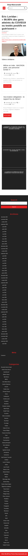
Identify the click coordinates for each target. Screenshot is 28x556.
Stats (6, 530)
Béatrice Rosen (6, 374)
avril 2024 (4, 236)
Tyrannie (6, 537)
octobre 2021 (4, 309)
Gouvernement (6, 440)
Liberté (6, 464)
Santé (6, 518)
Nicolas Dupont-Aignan (6, 484)
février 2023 (4, 270)
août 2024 (4, 226)
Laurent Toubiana (6, 462)
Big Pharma (6, 376)
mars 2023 (4, 268)
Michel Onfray (6, 481)
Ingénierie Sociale (6, 450)
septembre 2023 (4, 253)
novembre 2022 (4, 277)
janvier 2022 (4, 302)
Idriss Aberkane (6, 445)
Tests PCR (6, 532)
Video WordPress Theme (8, 554)
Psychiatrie (6, 508)
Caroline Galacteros (6, 384)
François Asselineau (6, 432)
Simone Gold (6, 523)
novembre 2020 (4, 336)
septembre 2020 (4, 341)
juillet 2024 (4, 229)
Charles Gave (6, 389)
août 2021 (4, 314)
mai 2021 (4, 321)
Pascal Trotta (6, 491)
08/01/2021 (5, 31)
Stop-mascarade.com (21, 554)
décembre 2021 (4, 304)
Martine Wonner (6, 471)
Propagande (6, 506)
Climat (6, 394)
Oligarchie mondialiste (6, 486)
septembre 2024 (4, 224)
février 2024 (4, 241)
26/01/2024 (8, 73)
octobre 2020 (4, 338)
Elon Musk (6, 420)
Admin (14, 73)
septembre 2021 (4, 312)
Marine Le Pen (6, 469)
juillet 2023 (4, 258)
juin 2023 (4, 260)
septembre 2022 (4, 282)
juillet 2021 (4, 316)
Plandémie (6, 498)
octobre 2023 (4, 251)
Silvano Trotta (6, 520)
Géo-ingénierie (6, 437)
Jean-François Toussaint (6, 457)
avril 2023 (4, 265)
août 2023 (4, 256)
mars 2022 (4, 297)
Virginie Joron (6, 542)
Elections (6, 418)
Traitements (6, 535)
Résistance (6, 510)
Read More (7, 86)
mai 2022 (4, 292)
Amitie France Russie (6, 369)
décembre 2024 (4, 217)
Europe (6, 425)
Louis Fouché (6, 467)
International (6, 452)
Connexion (3, 355)
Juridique (6, 459)
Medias (6, 476)
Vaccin (6, 540)
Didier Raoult (6, 408)
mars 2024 (4, 238)
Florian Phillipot (6, 430)
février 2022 (4, 299)
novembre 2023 (4, 248)
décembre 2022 (4, 275)
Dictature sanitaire (6, 406)
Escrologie (6, 423)
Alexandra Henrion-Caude (6, 367)
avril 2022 (4, 294)
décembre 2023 (4, 246)
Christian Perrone (6, 391)
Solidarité (6, 525)
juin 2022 (4, 290)
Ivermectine (6, 454)
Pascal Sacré (6, 489)
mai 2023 (4, 263)
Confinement (6, 396)
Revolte (6, 513)
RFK (6, 515)
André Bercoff (6, 372)
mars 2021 (4, 326)
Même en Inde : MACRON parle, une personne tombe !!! (13, 67)
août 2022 (4, 285)
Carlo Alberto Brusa (6, 381)
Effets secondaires (6, 415)
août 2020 (4, 343)
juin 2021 (4, 319)
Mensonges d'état (6, 479)
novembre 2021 (4, 307)
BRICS (6, 379)
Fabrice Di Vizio (6, 428)
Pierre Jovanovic (6, 496)
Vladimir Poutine (6, 545)
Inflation (6, 447)
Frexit (6, 435)
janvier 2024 (4, 243)
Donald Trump (6, 411)
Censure (6, 386)
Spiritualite (6, 527)
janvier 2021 (4, 331)
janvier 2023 (4, 273)
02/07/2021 (8, 102)
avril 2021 (4, 324)
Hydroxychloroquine (6, 442)
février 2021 (4, 329)
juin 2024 (4, 231)
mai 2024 (4, 234)
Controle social (6, 398)
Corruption (6, 401)
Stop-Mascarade (14, 5)
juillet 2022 (4, 287)
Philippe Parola (6, 493)
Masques (6, 474)
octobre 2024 (4, 221)
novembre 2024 (4, 219)
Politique (6, 501)
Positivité (6, 503)
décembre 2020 (4, 333)
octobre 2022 (4, 280)
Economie (6, 413)
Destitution (6, 403)
